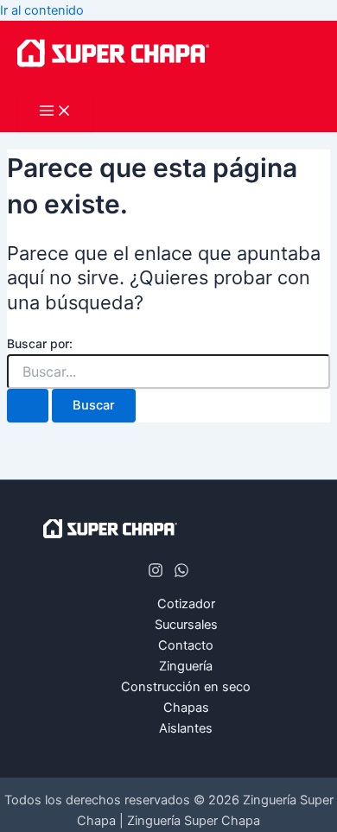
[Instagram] (155, 573)
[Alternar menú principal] (55, 112)
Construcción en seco (186, 687)
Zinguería (186, 666)
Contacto (185, 645)
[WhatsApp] (181, 573)
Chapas (186, 707)
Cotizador (186, 604)
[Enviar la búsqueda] (27, 405)
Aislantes (186, 728)
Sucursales (186, 624)
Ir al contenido (42, 10)
